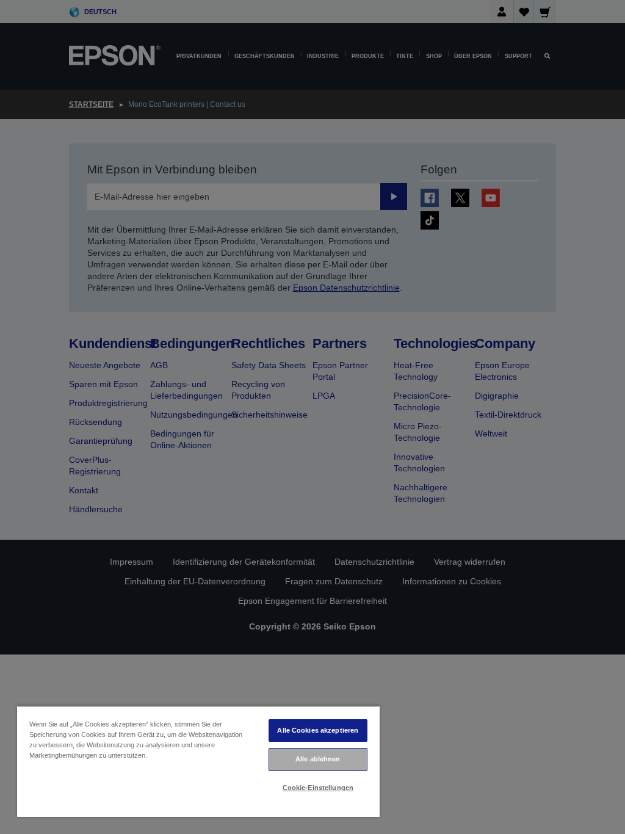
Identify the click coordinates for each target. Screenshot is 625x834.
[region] (198, 761)
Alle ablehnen (317, 759)
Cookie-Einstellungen (318, 787)
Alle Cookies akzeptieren (317, 730)
